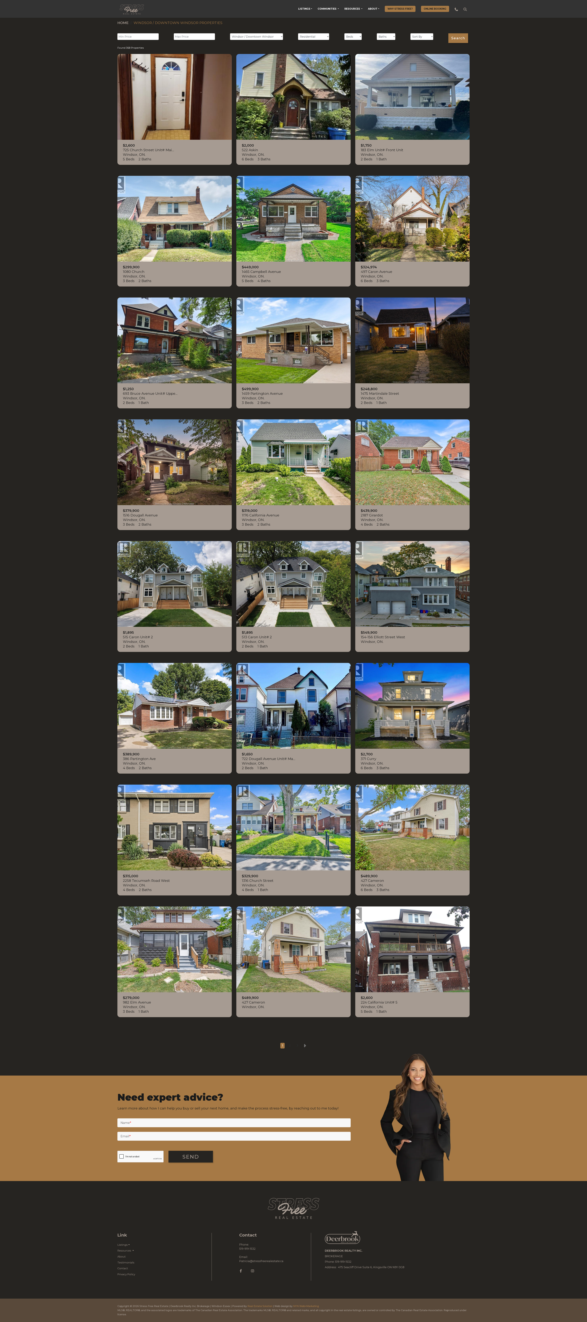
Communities (327, 8)
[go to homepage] (131, 9)
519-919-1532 (247, 1248)
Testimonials (125, 1262)
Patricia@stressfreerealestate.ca (261, 1261)
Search (458, 38)
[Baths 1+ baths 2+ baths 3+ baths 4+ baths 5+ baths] (386, 36)
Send (190, 1157)
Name (125, 1123)
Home (123, 23)
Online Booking (435, 8)
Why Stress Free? (400, 8)
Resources (352, 8)
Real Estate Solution (259, 1306)
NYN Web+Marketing (306, 1306)
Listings (304, 8)
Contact (122, 1268)
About (372, 8)
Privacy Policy (126, 1274)
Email (125, 1136)
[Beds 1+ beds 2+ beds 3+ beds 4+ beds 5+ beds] (353, 36)
